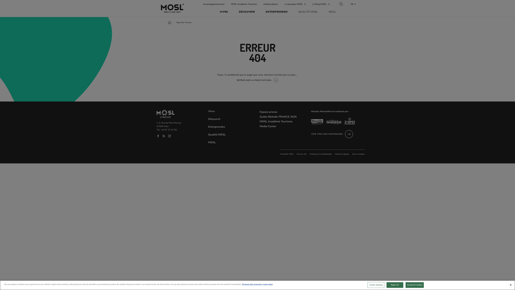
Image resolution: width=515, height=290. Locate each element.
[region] (257, 285)
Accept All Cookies (414, 285)
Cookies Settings (376, 285)
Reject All (395, 285)
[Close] (511, 285)
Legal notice (268, 284)
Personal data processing (252, 284)
